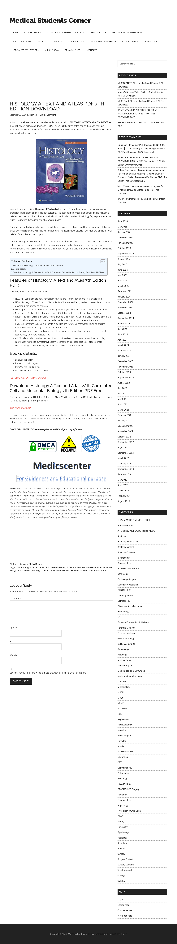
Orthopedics (123, 773)
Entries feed (123, 905)
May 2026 (122, 226)
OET (120, 762)
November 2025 (125, 243)
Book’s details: (19, 269)
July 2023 (122, 388)
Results (121, 848)
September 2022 (126, 442)
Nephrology (123, 719)
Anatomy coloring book (129, 541)
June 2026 (123, 221)
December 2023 (125, 361)
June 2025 (123, 270)
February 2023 (125, 415)
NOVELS (122, 741)
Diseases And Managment (130, 606)
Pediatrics (122, 794)
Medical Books (35, 564)
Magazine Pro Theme (77, 934)
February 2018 (125, 474)
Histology (122, 654)
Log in (120, 899)
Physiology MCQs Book (129, 811)
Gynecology (123, 649)
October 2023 (124, 372)
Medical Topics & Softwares (131, 671)
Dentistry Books (125, 595)
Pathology (122, 778)
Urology (121, 875)
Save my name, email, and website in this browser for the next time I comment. (48, 672)
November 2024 (125, 307)
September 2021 (126, 453)
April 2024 (122, 340)
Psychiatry (123, 827)
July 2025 (122, 264)
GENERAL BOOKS (126, 644)
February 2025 (125, 291)
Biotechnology (124, 563)
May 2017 (122, 479)
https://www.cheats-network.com (133, 186)
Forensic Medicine (127, 627)
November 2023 (125, 366)
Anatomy (24, 564)
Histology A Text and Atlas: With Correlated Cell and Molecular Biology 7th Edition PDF (69, 570)
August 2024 (124, 323)
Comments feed (125, 910)
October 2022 (124, 436)
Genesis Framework (99, 934)
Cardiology (123, 574)
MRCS (121, 697)
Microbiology (124, 687)
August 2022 (124, 447)
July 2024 (122, 329)
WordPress (115, 934)
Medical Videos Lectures (130, 676)
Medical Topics (125, 665)
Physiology (123, 805)
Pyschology (123, 832)
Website (14, 655)
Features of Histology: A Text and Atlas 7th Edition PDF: (38, 266)
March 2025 (123, 286)
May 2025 (122, 275)
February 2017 (125, 496)
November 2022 (125, 431)
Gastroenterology (126, 638)
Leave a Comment (48, 115)
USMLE (121, 881)
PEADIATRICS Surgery (128, 789)
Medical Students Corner (50, 20)
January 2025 (124, 296)
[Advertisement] (61, 80)
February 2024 (125, 350)
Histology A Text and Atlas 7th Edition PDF (39, 567)
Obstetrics (123, 757)
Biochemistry (124, 557)
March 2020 (123, 458)
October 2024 (124, 313)
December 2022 (125, 426)
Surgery (121, 854)
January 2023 (124, 420)
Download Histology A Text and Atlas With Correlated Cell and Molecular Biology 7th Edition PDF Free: (59, 272)
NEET (120, 714)
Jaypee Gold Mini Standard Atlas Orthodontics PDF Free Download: (141, 190)
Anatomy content (126, 547)
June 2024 (123, 334)
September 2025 (126, 253)
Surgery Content (125, 859)
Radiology (122, 837)
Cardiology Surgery (127, 579)
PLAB (120, 816)
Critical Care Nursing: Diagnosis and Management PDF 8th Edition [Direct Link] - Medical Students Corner (141, 174)
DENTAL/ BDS (124, 590)
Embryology (123, 611)
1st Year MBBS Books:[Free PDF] (134, 520)
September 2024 (126, 318)
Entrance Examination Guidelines (133, 622)
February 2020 (125, 463)
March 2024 (123, 345)
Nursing (121, 746)
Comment (15, 598)
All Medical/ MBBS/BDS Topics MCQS (136, 531)
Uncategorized (125, 870)
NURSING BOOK (125, 751)
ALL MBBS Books (126, 525)
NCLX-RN (122, 708)
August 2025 (124, 259)
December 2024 (125, 302)
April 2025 (122, 280)
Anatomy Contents (126, 552)
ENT (120, 617)
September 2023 (126, 377)
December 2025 (125, 237)
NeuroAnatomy (125, 724)
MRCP (121, 692)
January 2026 (124, 232)
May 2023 (122, 399)
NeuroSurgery (124, 735)
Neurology (122, 730)
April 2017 (122, 485)
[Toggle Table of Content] (101, 261)
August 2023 (124, 383)
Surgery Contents (126, 864)
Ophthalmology (125, 767)
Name (13, 627)
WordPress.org (125, 915)
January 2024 (124, 356)
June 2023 (123, 393)
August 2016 (124, 501)
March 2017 (123, 490)
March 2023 (123, 409)
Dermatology (124, 601)
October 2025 (124, 248)
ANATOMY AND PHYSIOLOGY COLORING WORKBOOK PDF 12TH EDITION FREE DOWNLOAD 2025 (137, 114)
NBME (121, 703)
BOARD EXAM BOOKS (128, 568)
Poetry (121, 821)
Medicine (122, 681)
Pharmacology (124, 800)
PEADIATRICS (124, 784)
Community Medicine (128, 584)
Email (13, 641)
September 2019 (126, 469)
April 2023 (122, 404)
